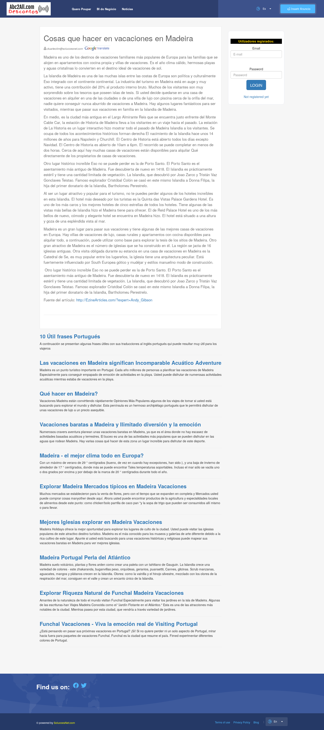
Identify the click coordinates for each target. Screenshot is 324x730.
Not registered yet (256, 96)
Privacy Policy (241, 722)
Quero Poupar (81, 9)
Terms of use (222, 722)
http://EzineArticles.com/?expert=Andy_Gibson (114, 299)
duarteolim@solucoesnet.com (65, 48)
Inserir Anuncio (300, 9)
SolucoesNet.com (64, 722)
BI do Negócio (106, 9)
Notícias (127, 9)
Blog (256, 722)
